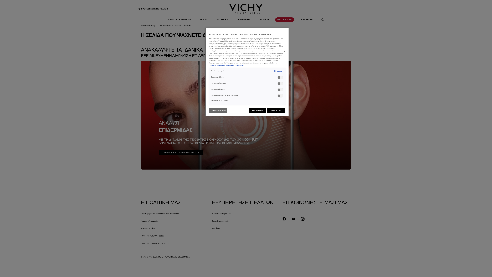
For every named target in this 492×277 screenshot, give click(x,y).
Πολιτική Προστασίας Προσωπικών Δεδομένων (227, 65)
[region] (247, 72)
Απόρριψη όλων (257, 110)
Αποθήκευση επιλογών (218, 110)
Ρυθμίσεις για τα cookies (219, 100)
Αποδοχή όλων (276, 110)
